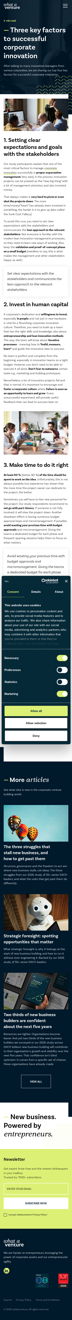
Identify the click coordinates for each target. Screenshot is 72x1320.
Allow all (36, 710)
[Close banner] (66, 581)
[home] (12, 6)
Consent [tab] (13, 591)
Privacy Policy (23, 1299)
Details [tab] (36, 591)
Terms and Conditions (48, 1299)
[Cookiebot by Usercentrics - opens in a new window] (43, 581)
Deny (36, 735)
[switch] (62, 670)
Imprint (8, 1299)
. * (40, 1214)
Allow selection (36, 723)
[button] (65, 5)
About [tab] (59, 591)
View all (36, 1081)
